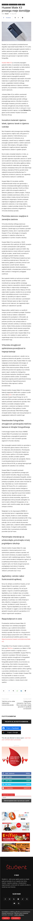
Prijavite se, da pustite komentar (16, 721)
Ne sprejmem (16, 918)
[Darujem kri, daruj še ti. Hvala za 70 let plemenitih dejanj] (15, 768)
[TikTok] (22, 899)
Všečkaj (28, 773)
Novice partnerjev (13, 4)
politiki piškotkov (19, 915)
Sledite (28, 777)
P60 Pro (9, 648)
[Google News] (18, 903)
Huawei (7, 13)
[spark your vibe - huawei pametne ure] (16, 821)
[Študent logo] (16, 867)
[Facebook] (9, 691)
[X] (13, 691)
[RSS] (14, 899)
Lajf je (19, 4)
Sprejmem (5, 918)
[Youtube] (14, 903)
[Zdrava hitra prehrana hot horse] (16, 852)
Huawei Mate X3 (7, 62)
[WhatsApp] (17, 691)
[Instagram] (9, 899)
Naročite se (27, 788)
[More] (22, 17)
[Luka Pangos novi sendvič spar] (16, 831)
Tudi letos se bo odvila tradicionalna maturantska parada (8, 703)
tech (23, 4)
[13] (10, 395)
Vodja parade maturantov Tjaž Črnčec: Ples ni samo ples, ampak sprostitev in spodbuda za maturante (24, 705)
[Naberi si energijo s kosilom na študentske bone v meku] (16, 842)
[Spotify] (18, 899)
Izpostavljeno (5, 4)
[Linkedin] (21, 691)
